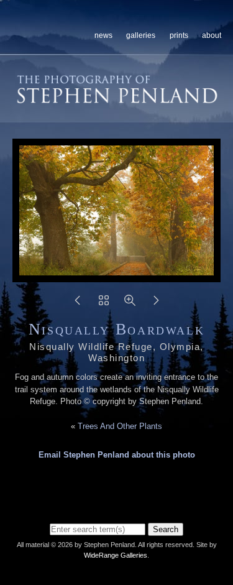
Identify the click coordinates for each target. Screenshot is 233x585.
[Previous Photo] (78, 304)
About (211, 35)
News (103, 35)
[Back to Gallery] (104, 304)
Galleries (140, 35)
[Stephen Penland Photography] (117, 98)
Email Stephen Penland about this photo (117, 454)
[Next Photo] (156, 304)
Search (165, 529)
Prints (179, 35)
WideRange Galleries (115, 555)
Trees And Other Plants (120, 426)
